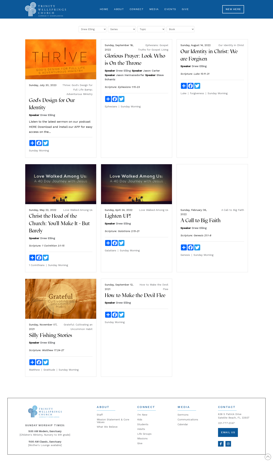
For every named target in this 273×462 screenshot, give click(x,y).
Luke (183, 93)
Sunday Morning (39, 150)
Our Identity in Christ (231, 45)
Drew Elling (47, 115)
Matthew (34, 369)
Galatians (110, 250)
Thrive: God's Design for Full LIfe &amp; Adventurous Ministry (77, 89)
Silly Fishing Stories (50, 335)
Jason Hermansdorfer (130, 75)
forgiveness (197, 93)
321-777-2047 (226, 423)
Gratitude (49, 369)
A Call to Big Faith (232, 209)
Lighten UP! (118, 216)
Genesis (185, 254)
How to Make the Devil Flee (135, 295)
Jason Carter (151, 70)
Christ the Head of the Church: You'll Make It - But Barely (59, 223)
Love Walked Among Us (77, 209)
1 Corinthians (37, 265)
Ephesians (111, 106)
